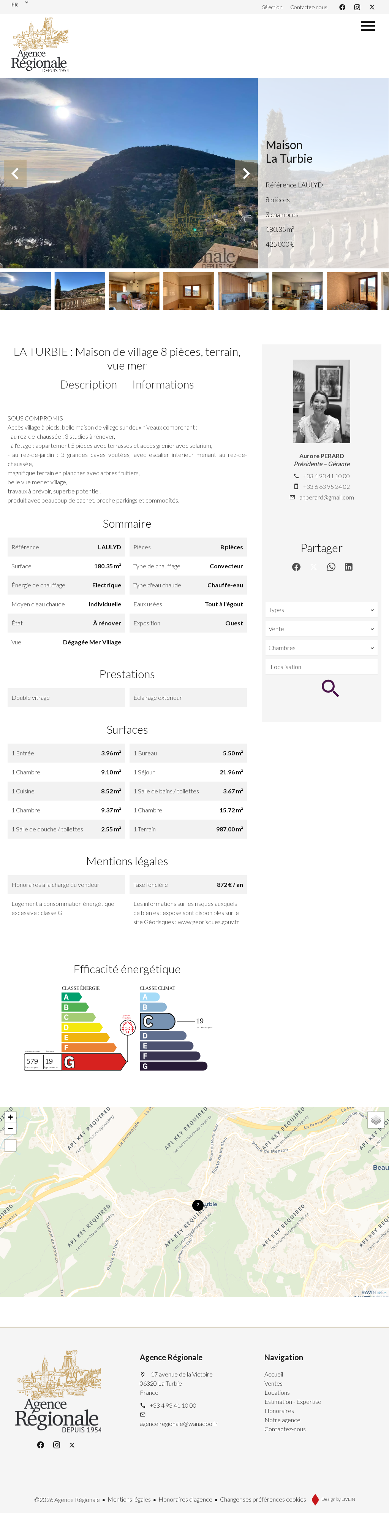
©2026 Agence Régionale (67, 1499)
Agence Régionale (171, 1357)
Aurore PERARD (321, 455)
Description (88, 384)
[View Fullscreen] (10, 1145)
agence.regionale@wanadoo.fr (179, 1423)
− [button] (10, 1128)
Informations (163, 384)
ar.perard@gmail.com (326, 497)
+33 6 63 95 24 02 (326, 486)
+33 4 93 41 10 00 (326, 475)
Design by (338, 1499)
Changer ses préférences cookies (263, 1499)
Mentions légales (129, 1499)
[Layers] (376, 1120)
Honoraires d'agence (185, 1499)
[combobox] (322, 609)
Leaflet (381, 1292)
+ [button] (10, 1117)
